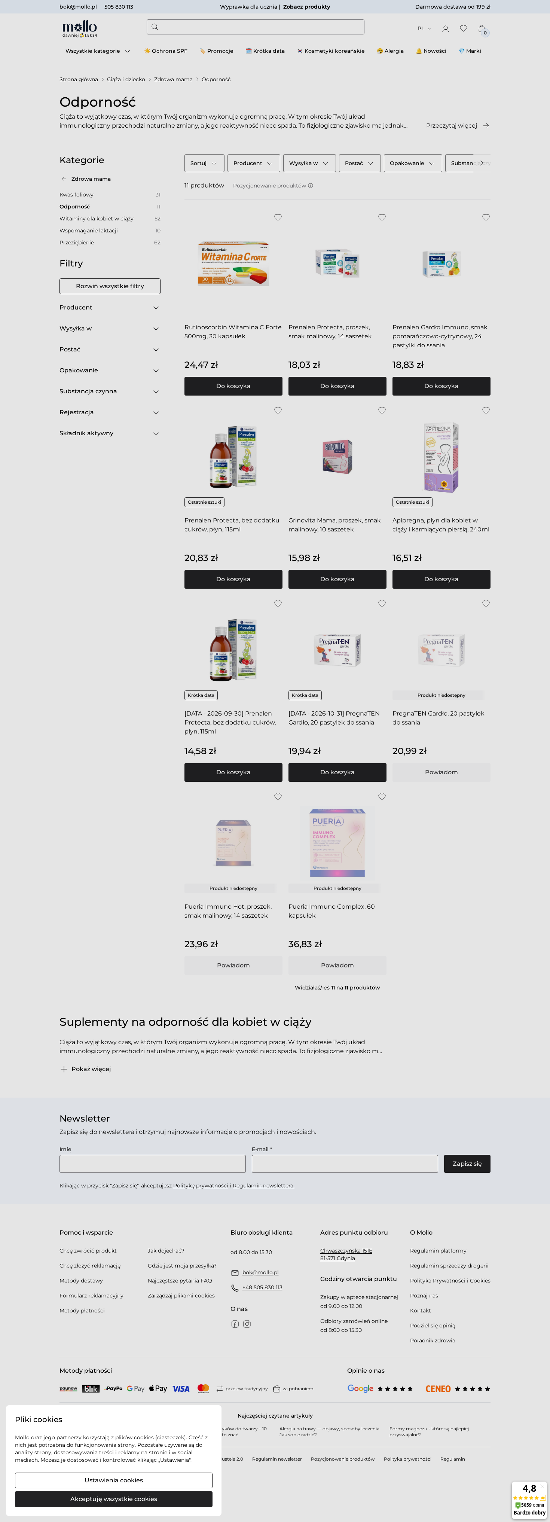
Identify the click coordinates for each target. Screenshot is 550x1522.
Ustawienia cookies (114, 1480)
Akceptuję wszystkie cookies (113, 1499)
